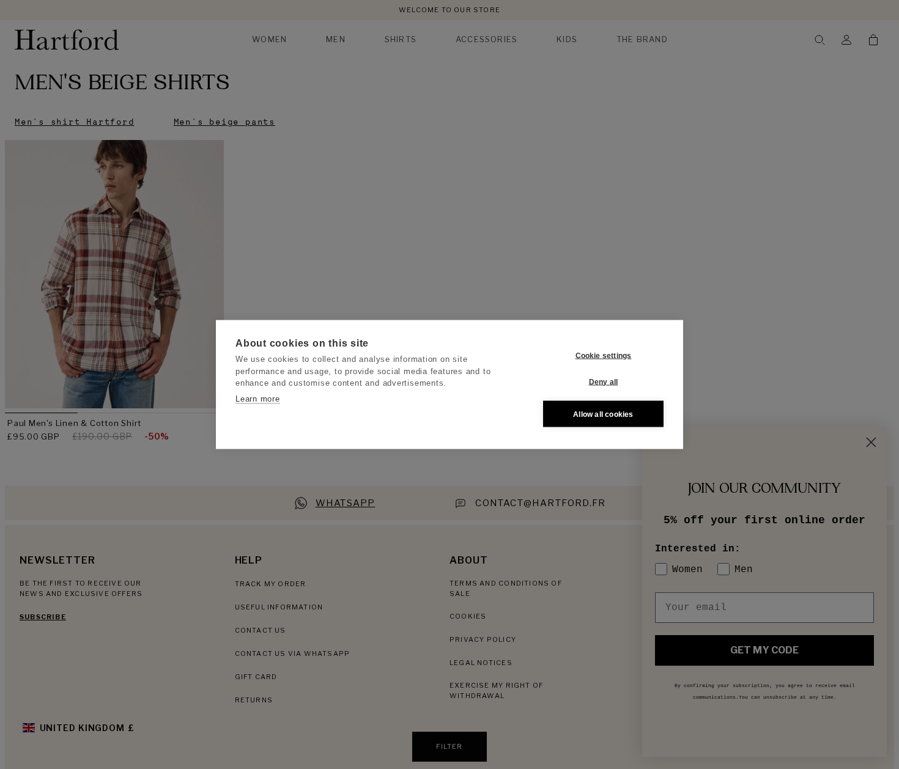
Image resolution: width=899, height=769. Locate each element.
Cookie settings (603, 355)
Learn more (257, 398)
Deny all (603, 381)
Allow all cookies (603, 414)
